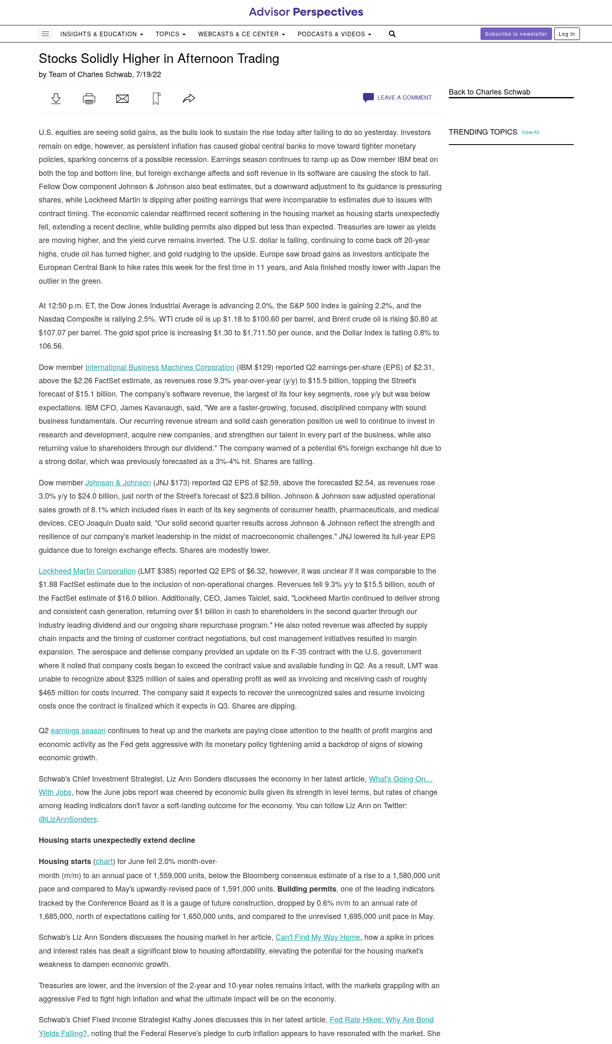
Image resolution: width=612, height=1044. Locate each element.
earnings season (78, 729)
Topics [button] (169, 34)
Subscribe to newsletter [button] (516, 33)
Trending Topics (483, 131)
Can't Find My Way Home (318, 936)
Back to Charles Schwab (489, 91)
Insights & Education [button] (99, 34)
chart (104, 860)
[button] (55, 98)
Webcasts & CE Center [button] (239, 34)
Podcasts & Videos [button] (332, 34)
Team (58, 73)
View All (531, 132)
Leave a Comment (404, 97)
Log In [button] (567, 33)
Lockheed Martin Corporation (87, 570)
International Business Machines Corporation (159, 366)
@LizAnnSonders (68, 818)
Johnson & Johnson (118, 482)
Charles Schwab (104, 73)
